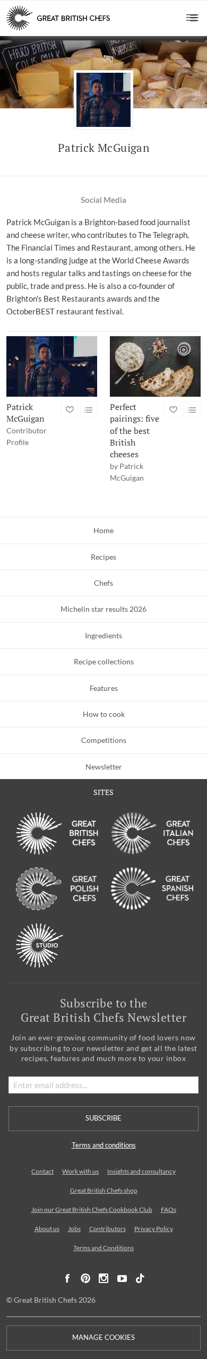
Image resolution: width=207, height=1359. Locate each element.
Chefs (103, 582)
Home (103, 530)
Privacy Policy (153, 1229)
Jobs (74, 1229)
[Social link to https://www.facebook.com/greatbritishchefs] (67, 1278)
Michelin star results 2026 (103, 608)
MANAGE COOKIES (103, 1337)
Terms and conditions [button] (104, 1145)
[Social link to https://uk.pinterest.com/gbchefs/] (85, 1278)
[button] (192, 18)
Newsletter (103, 766)
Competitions (103, 740)
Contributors (107, 1229)
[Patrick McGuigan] (51, 366)
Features (104, 688)
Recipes (103, 556)
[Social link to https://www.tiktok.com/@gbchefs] (140, 1278)
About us (46, 1229)
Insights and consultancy (141, 1171)
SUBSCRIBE (103, 1118)
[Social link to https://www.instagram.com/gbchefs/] (104, 1278)
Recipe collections (104, 661)
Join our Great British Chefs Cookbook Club (91, 1209)
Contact (42, 1171)
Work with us (80, 1171)
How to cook (104, 714)
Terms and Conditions (103, 1248)
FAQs (168, 1209)
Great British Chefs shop (103, 1190)
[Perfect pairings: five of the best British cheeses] (155, 366)
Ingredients (103, 635)
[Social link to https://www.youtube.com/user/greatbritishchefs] (122, 1278)
